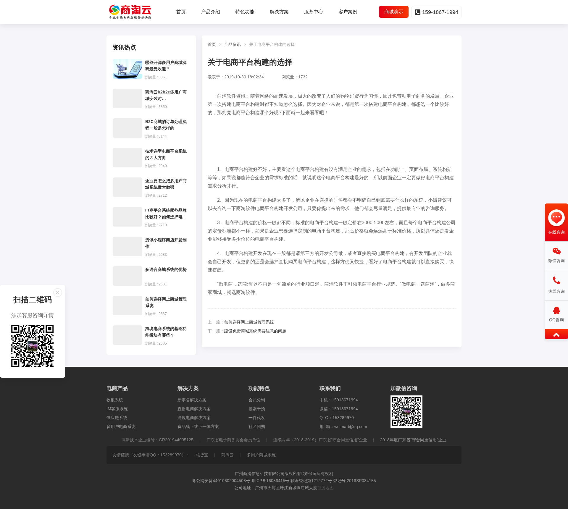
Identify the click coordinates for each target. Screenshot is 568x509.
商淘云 (227, 455)
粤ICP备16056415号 (270, 480)
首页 (181, 11)
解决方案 (279, 11)
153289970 (343, 417)
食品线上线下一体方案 (198, 426)
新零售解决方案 (192, 399)
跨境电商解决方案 (194, 417)
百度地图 (325, 487)
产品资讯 (232, 44)
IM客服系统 (117, 408)
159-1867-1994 (440, 12)
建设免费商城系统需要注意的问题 (255, 331)
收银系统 (114, 399)
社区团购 (256, 426)
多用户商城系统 (261, 455)
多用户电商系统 (120, 426)
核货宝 (202, 455)
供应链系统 (116, 417)
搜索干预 (256, 408)
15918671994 (345, 399)
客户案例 (347, 11)
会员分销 (256, 399)
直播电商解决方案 (194, 408)
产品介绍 (210, 11)
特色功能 (244, 11)
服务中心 (313, 11)
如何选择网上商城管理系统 (249, 322)
